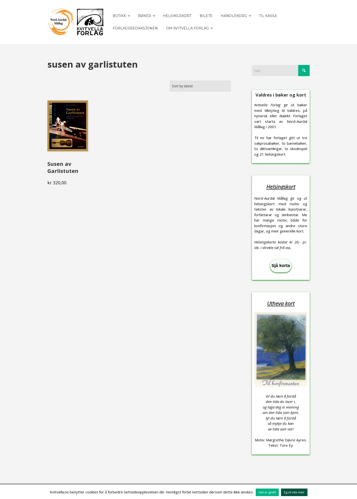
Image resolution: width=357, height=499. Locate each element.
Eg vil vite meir (294, 492)
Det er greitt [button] (267, 492)
